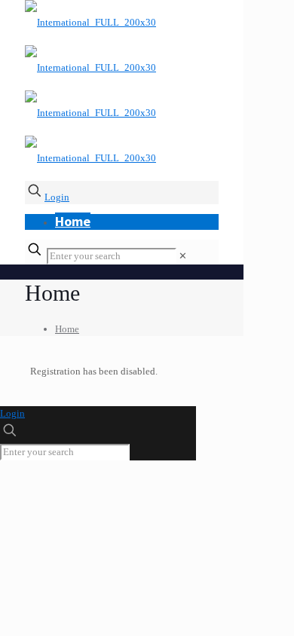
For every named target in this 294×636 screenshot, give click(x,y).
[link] (183, 255)
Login (56, 197)
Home (67, 329)
